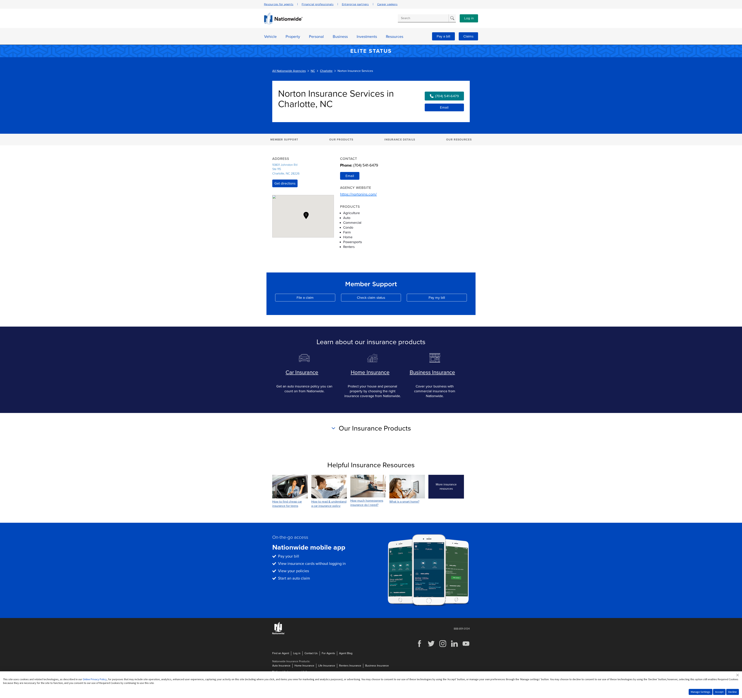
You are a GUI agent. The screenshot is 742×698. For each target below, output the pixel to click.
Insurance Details (399, 139)
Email (444, 107)
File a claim (316, 298)
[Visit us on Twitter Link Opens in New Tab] (431, 646)
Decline (732, 692)
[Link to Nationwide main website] (283, 23)
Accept (719, 692)
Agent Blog (345, 653)
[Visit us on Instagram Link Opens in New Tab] (443, 646)
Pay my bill (448, 298)
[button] (306, 215)
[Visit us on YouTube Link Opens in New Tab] (466, 646)
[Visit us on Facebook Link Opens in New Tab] (419, 646)
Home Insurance (370, 372)
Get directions (284, 183)
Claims (468, 36)
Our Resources (459, 139)
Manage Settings (700, 692)
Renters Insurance (350, 665)
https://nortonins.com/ (358, 194)
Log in (469, 18)
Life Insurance (326, 665)
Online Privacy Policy (95, 679)
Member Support (284, 139)
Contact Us (311, 653)
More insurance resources (450, 487)
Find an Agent (280, 653)
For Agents (328, 653)
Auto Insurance (281, 665)
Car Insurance (302, 372)
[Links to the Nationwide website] (278, 633)
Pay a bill (443, 36)
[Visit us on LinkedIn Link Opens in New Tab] (454, 646)
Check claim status (379, 298)
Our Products (341, 139)
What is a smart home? (404, 502)
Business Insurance (432, 372)
